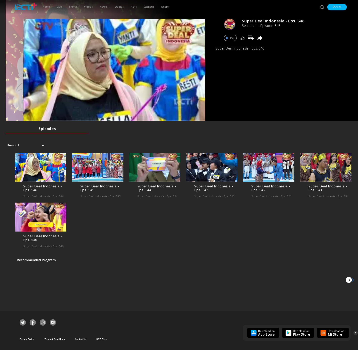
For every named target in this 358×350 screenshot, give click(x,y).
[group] (263, 333)
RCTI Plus (101, 339)
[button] (337, 7)
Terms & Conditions (54, 339)
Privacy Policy (27, 339)
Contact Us (80, 339)
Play (232, 37)
